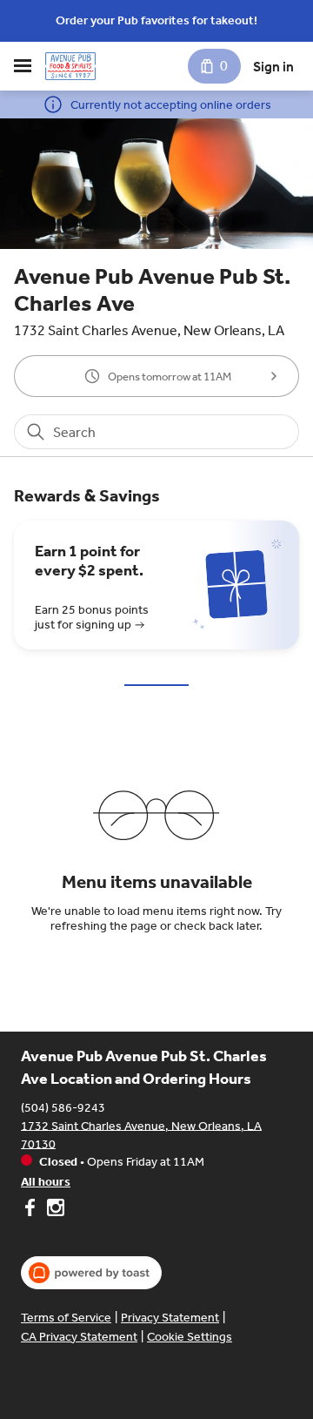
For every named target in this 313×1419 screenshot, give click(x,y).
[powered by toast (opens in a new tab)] (91, 1272)
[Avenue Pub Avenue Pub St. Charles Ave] (70, 66)
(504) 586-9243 (63, 1107)
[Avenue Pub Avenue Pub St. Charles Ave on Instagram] (53, 1210)
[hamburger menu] (22, 66)
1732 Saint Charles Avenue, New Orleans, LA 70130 (141, 1134)
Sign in (273, 66)
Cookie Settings (189, 1336)
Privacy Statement (170, 1317)
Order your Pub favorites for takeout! (156, 20)
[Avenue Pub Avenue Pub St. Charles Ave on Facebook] (32, 1210)
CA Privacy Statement (79, 1336)
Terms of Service (66, 1317)
